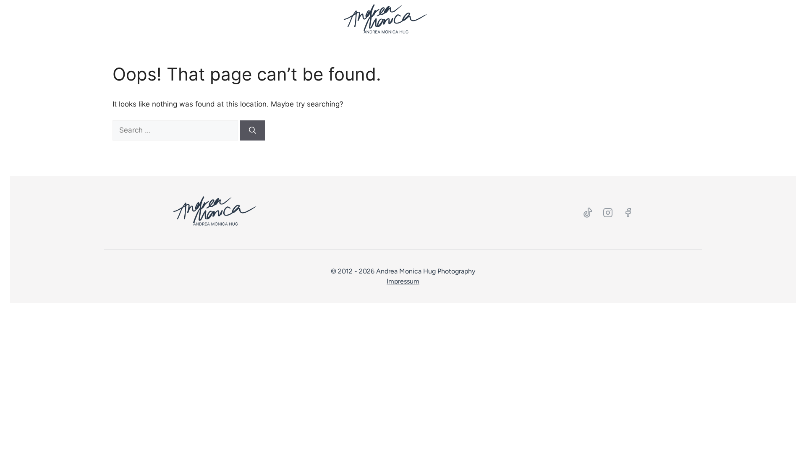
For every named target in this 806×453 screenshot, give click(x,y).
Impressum (403, 281)
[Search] (252, 130)
